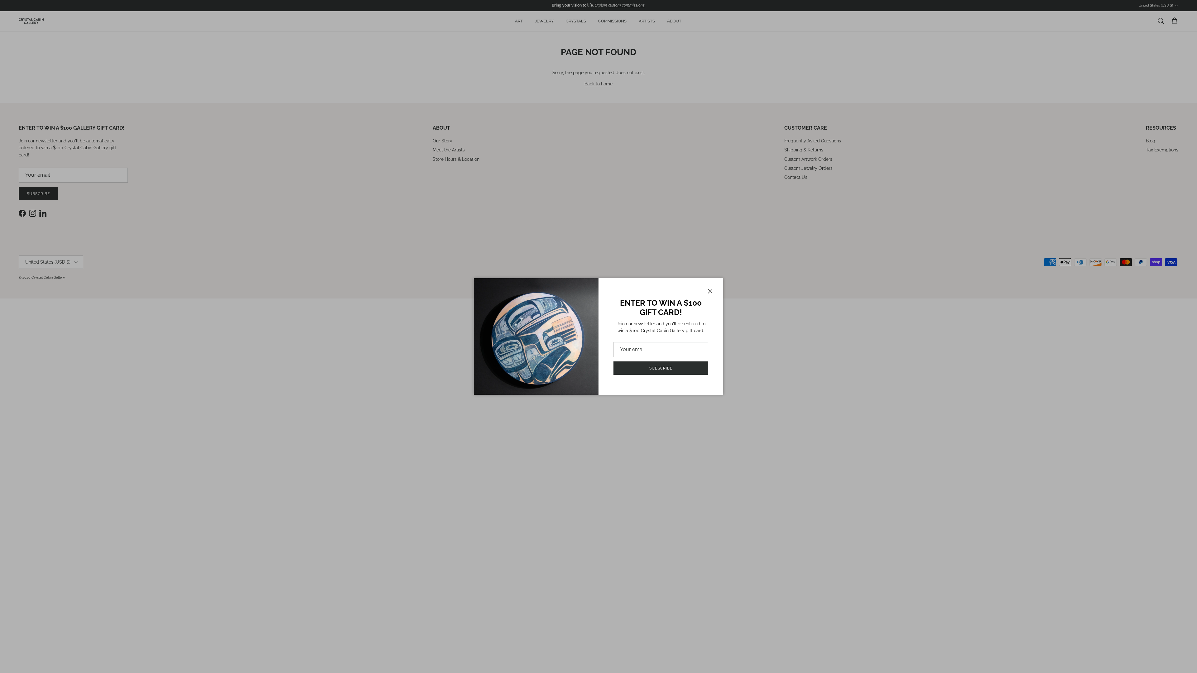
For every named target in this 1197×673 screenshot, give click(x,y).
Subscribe (660, 368)
